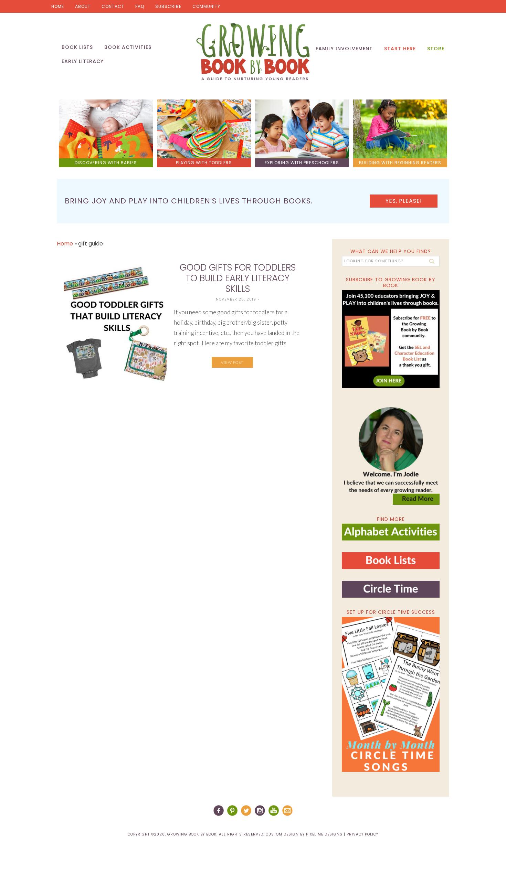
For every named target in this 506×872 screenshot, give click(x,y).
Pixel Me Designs (324, 834)
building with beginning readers (400, 163)
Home (57, 6)
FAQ (139, 6)
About (83, 6)
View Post (232, 362)
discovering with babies (106, 163)
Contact (113, 6)
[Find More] (391, 537)
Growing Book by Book (253, 51)
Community (206, 6)
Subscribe (168, 6)
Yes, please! (404, 201)
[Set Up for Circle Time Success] (391, 694)
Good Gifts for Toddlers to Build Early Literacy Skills (238, 278)
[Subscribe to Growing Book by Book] (391, 339)
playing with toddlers (204, 163)
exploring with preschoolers (302, 163)
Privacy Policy (362, 834)
